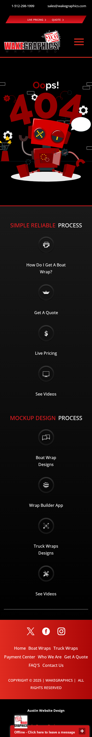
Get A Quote (46, 312)
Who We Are (50, 657)
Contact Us (53, 665)
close (82, 731)
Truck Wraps (65, 648)
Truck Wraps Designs (46, 549)
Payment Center (19, 657)
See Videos (46, 394)
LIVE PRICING (35, 19)
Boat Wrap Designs (46, 461)
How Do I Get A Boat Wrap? (46, 268)
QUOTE (56, 19)
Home (20, 648)
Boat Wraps (39, 648)
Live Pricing (46, 353)
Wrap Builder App (46, 505)
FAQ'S (34, 665)
